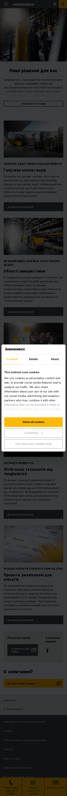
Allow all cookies (33, 422)
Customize (31, 433)
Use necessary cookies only (33, 443)
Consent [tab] (12, 359)
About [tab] (55, 359)
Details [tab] (33, 359)
